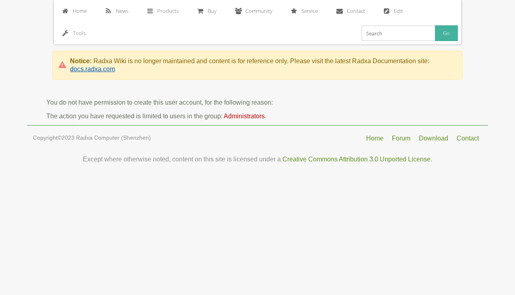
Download (433, 138)
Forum (401, 138)
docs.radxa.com (92, 69)
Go (446, 33)
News (122, 10)
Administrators (244, 116)
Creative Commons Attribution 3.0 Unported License (356, 159)
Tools (79, 33)
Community (258, 10)
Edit (398, 10)
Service (309, 10)
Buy (212, 10)
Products (168, 10)
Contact (356, 10)
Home (80, 10)
